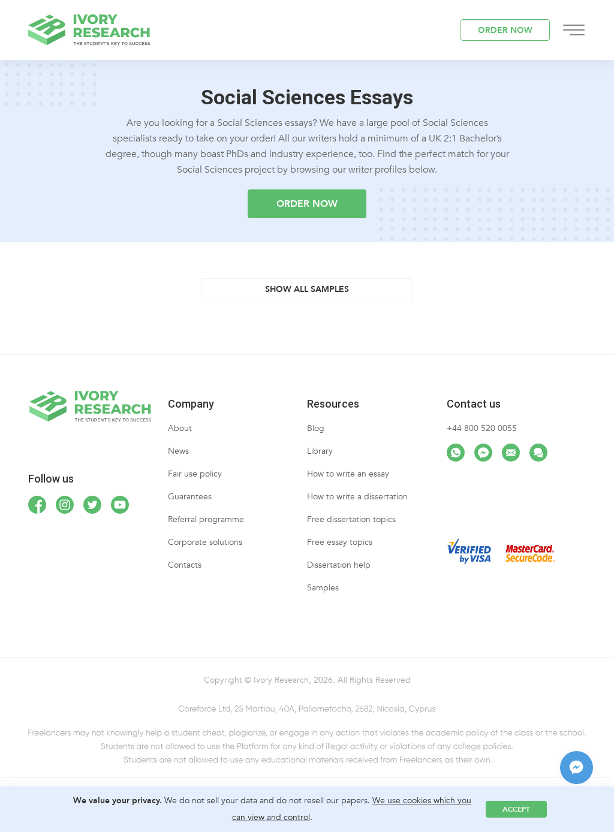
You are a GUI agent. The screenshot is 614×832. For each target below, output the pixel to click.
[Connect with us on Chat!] (538, 453)
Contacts (184, 565)
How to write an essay (348, 474)
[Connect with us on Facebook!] (37, 505)
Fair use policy (195, 474)
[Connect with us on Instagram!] (65, 505)
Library (320, 451)
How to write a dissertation (357, 496)
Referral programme (206, 519)
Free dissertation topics (351, 519)
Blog (315, 428)
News (178, 451)
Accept (516, 809)
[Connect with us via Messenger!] (483, 453)
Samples (323, 587)
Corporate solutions (205, 542)
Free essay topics (339, 542)
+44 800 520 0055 (482, 428)
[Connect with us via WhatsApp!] (456, 453)
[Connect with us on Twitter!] (92, 505)
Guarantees (190, 496)
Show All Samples (307, 289)
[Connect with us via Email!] (511, 453)
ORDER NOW (505, 30)
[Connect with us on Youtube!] (120, 505)
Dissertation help (339, 565)
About (180, 428)
